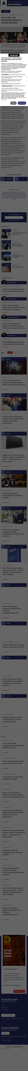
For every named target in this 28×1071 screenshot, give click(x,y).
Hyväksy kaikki (22, 103)
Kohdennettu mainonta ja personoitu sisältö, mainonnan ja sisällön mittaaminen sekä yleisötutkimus (11, 81)
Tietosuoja (3, 99)
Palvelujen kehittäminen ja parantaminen (10, 83)
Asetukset (13, 103)
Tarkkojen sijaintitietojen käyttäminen (10, 88)
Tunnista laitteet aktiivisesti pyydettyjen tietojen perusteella (12, 90)
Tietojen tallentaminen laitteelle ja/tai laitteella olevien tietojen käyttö (11, 77)
